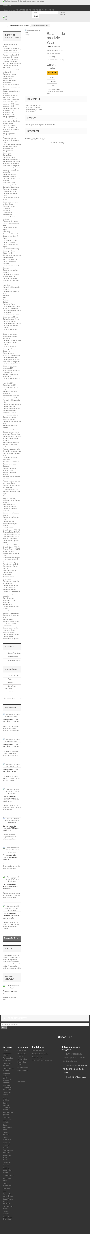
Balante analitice (8, 76)
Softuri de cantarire (9, 125)
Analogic (6, 296)
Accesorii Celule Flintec (11, 308)
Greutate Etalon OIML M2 (11, 532)
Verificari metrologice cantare (7, 1170)
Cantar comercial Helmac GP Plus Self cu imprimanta (11, 916)
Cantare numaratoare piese (12, 404)
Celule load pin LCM (9, 385)
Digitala (5, 302)
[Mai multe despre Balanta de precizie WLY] (12, 987)
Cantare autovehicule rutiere (7, 1053)
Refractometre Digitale (10, 566)
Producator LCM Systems (11, 362)
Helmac (10, 683)
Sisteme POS (7, 604)
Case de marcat (8, 598)
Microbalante (7, 78)
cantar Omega (8, 966)
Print (48, 94)
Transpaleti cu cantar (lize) (12, 48)
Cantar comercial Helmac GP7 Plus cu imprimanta (11, 799)
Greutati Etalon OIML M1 (11, 530)
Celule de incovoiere (10, 347)
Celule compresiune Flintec (12, 310)
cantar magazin (15, 957)
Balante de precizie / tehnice (6, 1145)
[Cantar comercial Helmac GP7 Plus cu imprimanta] (12, 791)
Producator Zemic (9, 97)
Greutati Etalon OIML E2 (11, 538)
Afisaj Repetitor (8, 151)
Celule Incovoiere (9, 242)
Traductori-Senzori (9, 587)
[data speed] (16, 18)
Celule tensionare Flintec (11, 315)
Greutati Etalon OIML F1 (11, 545)
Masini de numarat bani (11, 611)
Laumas (10, 692)
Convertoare (7, 153)
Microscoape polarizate (11, 560)
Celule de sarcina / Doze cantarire (8, 1120)
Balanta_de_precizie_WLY (36, 139)
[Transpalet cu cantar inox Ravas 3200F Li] (12, 740)
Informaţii (10, 647)
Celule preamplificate (10, 357)
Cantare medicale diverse (11, 408)
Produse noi (10, 707)
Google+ (52, 85)
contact (62, 12)
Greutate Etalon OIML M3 (11, 534)
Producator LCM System (11, 166)
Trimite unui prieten (53, 89)
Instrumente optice (9, 551)
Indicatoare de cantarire (11, 163)
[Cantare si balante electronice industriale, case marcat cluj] (45, 2)
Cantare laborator (8, 636)
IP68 (4, 298)
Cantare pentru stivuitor (11, 53)
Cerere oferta (51, 66)
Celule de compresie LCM (11, 364)
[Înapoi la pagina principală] (5, 25)
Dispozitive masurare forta (12, 451)
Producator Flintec (9, 157)
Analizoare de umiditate (11, 443)
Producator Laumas (9, 138)
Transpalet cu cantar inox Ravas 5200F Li (11, 721)
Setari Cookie (20, 1082)
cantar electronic (9, 955)
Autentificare (7, 6)
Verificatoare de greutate (11, 638)
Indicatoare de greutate (10, 95)
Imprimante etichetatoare (11, 121)
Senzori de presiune (9, 589)
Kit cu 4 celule (8, 253)
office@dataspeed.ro (79, 1077)
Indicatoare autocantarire (11, 119)
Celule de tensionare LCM (11, 379)
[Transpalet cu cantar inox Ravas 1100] (12, 765)
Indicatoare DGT (8, 114)
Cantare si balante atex (11, 585)
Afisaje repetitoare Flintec (11, 161)
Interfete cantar (8, 123)
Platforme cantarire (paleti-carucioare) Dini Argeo (7, 1078)
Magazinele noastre (14, 660)
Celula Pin (6, 351)
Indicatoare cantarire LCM (11, 168)
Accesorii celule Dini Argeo (12, 234)
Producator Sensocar (10, 127)
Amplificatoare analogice (11, 159)
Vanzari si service (9, 632)
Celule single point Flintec (11, 306)
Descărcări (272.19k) (56, 143)
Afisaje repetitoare (9, 117)
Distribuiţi (52, 81)
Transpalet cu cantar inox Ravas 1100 (10, 771)
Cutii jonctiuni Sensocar (11, 291)
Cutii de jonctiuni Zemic (11, 187)
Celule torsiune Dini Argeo (11, 249)
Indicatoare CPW (8, 110)
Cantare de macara (9, 74)
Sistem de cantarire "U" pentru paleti (7, 1087)
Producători (11, 669)
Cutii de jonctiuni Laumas (11, 359)
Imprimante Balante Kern (11, 434)
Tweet (51, 77)
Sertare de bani (8, 619)
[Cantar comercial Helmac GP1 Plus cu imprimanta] (12, 879)
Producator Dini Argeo (10, 102)
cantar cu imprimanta (10, 960)
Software (6, 466)
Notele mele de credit (39, 1054)
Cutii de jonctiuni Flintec (11, 319)
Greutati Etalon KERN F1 (11, 549)
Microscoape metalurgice (11, 558)
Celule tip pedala (8, 353)
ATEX (5, 293)
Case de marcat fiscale (11, 634)
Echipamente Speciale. (11, 489)
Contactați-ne (7, 8)
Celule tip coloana (9, 251)
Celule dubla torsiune (10, 240)
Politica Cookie (12, 657)
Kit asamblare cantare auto (12, 255)
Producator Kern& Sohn (11, 100)
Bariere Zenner (8, 257)
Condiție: (50, 46)
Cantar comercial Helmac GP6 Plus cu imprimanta (11, 828)
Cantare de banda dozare (11, 592)
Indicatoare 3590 (8, 106)
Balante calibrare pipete (11, 432)
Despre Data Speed (14, 653)
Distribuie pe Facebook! (55, 91)
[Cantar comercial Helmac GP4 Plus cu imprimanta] (12, 850)
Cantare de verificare (10, 506)
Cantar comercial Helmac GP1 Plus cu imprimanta (11, 886)
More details (52, 73)
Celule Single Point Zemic (11, 185)
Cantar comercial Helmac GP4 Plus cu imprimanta (11, 857)
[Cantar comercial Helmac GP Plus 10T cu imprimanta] (12, 908)
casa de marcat (14, 964)
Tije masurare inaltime (10, 415)
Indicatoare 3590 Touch (11, 104)
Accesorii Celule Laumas (11, 355)
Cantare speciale (8, 521)
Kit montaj (6, 210)
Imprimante (6, 602)
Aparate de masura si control (7, 1157)
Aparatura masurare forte (11, 449)
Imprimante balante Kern (11, 85)
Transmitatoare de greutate (12, 144)
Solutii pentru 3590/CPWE (12, 108)
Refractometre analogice (11, 564)
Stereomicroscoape (9, 562)
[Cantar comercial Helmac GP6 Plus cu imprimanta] (12, 820)
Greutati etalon (8, 528)
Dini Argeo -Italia (13, 675)
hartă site (63, 14)
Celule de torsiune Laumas (12, 340)
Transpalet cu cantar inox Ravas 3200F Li (11, 746)
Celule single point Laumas (12, 323)
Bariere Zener (7, 155)
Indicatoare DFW (8, 112)
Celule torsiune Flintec (10, 317)
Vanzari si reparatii (9, 419)
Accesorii (6, 440)
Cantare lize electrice (10, 51)
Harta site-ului (22, 1070)
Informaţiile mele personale (42, 1060)
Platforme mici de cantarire (12, 63)
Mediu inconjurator (9, 504)
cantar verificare (8, 962)
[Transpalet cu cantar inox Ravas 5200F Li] (12, 715)
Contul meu (38, 1046)
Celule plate (7, 313)
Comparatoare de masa (11, 430)
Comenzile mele (38, 1051)
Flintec (9, 679)
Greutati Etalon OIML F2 (11, 547)
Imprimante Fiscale (9, 600)
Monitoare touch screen (11, 613)
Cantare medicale (9, 406)
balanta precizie (15, 968)
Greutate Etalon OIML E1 (11, 536)
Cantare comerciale (9, 417)
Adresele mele (37, 1057)
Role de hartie (7, 626)
